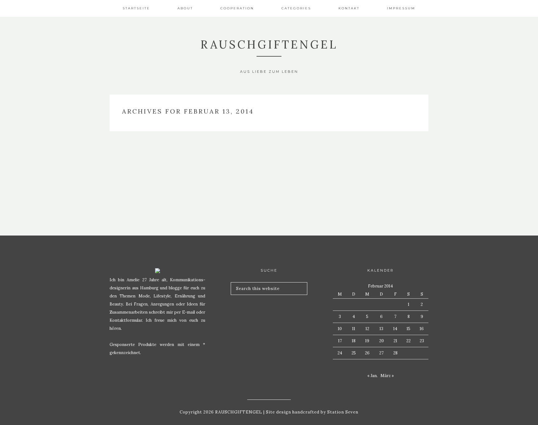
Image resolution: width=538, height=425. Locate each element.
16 (422, 328)
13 (381, 328)
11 (353, 328)
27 (381, 353)
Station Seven (342, 412)
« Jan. (372, 375)
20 (381, 340)
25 (354, 353)
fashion (159, 152)
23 (422, 340)
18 (354, 340)
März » (387, 375)
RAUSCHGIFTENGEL (269, 44)
